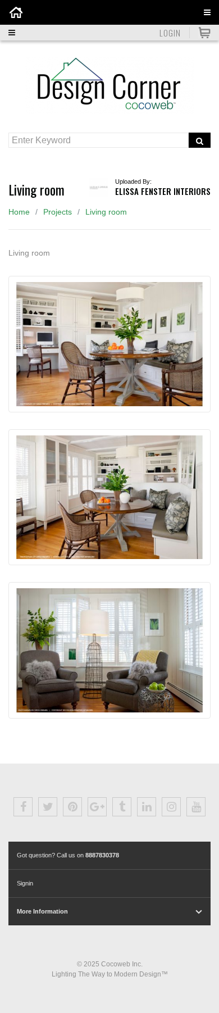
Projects (57, 211)
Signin (25, 883)
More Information (42, 911)
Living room (106, 211)
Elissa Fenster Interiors (163, 191)
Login (170, 32)
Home (19, 211)
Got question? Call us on (68, 855)
